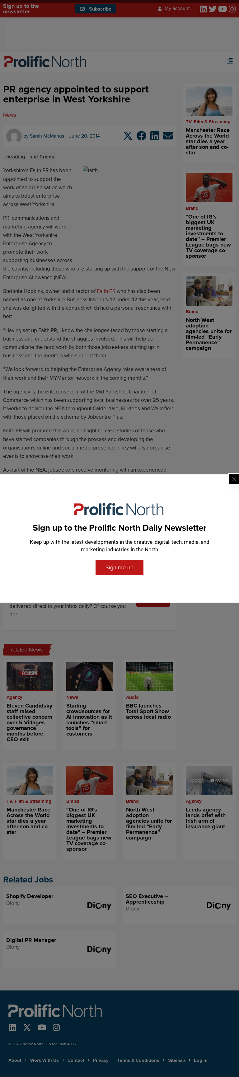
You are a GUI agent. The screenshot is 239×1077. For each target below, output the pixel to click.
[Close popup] (234, 479)
